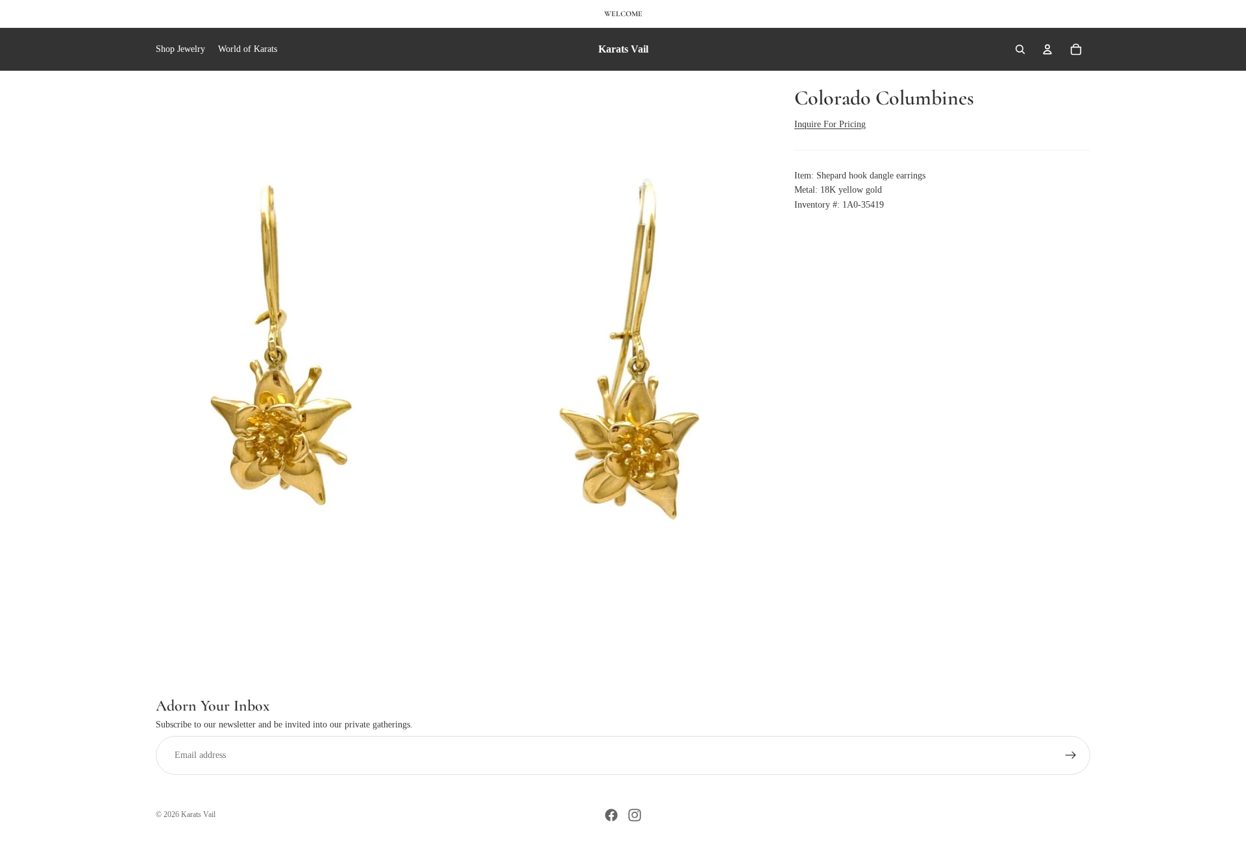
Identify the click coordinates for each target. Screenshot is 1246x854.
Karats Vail (198, 814)
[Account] (1047, 49)
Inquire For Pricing (830, 124)
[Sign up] (1070, 755)
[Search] (1020, 49)
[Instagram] (634, 815)
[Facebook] (611, 815)
